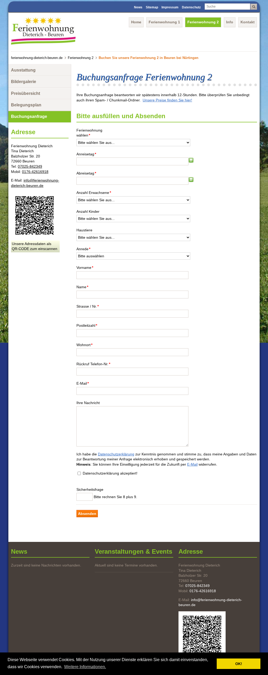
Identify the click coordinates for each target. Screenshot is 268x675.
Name (82, 287)
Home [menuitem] (136, 22)
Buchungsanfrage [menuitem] (29, 116)
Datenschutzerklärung (116, 454)
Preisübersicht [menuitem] (25, 93)
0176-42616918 (35, 172)
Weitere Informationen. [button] (85, 667)
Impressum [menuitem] (169, 7)
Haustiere (84, 230)
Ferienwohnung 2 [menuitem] (203, 22)
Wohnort (84, 344)
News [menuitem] (138, 7)
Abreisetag (86, 173)
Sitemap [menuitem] (152, 7)
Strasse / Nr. (87, 306)
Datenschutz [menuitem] (191, 7)
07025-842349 (30, 166)
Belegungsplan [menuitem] (26, 105)
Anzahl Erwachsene (93, 192)
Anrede (83, 249)
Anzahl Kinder (87, 211)
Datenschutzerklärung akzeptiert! (110, 473)
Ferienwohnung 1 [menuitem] (164, 22)
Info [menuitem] (229, 22)
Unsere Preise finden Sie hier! (167, 100)
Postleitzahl (86, 325)
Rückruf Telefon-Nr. (93, 364)
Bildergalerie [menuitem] (23, 81)
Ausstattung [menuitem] (23, 70)
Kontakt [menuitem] (248, 22)
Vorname (84, 267)
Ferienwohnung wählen (89, 133)
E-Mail (82, 383)
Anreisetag (86, 154)
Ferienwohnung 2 (80, 58)
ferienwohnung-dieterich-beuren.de (37, 58)
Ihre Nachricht (88, 403)
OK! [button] (238, 664)
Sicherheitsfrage (89, 489)
